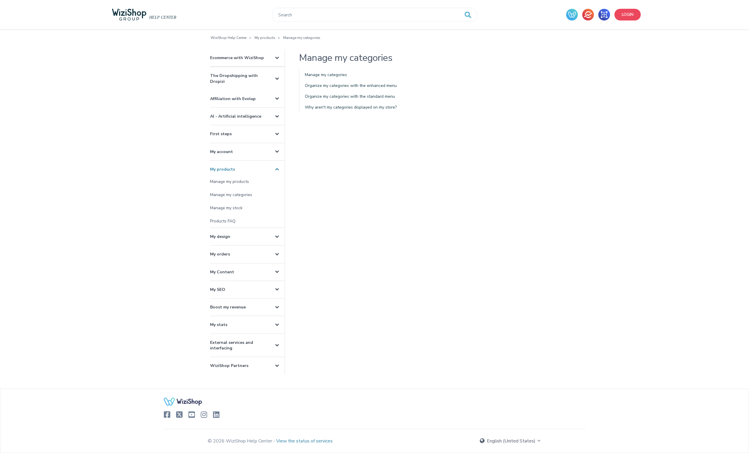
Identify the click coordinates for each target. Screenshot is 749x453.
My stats (218, 324)
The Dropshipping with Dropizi (234, 78)
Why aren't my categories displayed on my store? (351, 107)
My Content (222, 272)
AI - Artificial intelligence (235, 116)
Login (627, 14)
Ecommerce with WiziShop (237, 58)
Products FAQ (223, 221)
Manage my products (229, 181)
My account (221, 152)
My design (220, 236)
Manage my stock (226, 208)
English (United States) (511, 441)
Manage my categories (301, 37)
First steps (221, 134)
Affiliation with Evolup (233, 99)
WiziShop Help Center (229, 37)
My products (265, 37)
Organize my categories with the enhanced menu (351, 85)
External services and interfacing (231, 345)
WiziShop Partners (229, 365)
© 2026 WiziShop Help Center (240, 441)
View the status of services (304, 441)
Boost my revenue (228, 307)
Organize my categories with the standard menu (350, 96)
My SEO (217, 289)
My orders (220, 254)
